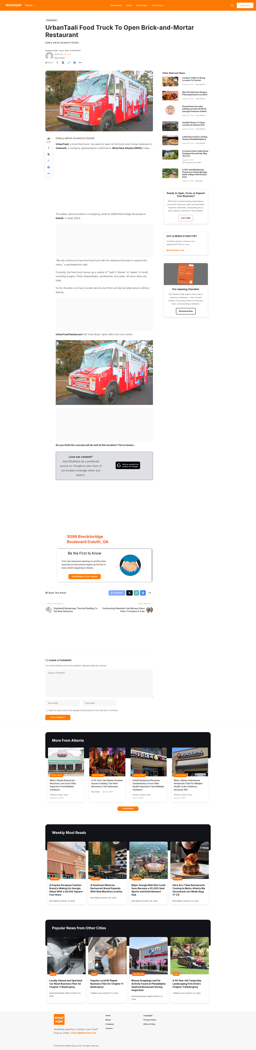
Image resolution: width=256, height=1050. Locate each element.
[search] (232, 5)
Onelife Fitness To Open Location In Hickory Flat (193, 123)
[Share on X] (63, 62)
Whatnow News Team (59, 795)
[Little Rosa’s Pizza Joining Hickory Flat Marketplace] (170, 140)
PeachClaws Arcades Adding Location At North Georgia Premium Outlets (194, 108)
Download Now (186, 311)
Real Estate (141, 5)
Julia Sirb (67, 54)
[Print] (74, 62)
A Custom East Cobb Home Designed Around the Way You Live (195, 153)
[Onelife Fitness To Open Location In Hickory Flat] (170, 126)
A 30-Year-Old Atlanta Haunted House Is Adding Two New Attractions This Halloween (107, 783)
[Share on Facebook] (57, 62)
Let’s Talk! (185, 218)
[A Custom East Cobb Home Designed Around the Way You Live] (170, 154)
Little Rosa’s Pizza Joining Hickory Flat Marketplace (194, 138)
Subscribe (245, 5)
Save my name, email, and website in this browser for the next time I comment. (83, 710)
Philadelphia (138, 974)
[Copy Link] (68, 62)
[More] (80, 62)
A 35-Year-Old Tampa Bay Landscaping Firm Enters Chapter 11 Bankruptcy (187, 983)
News (53, 974)
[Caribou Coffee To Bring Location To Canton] (170, 81)
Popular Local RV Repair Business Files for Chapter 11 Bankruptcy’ (106, 983)
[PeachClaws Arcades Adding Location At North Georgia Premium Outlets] (170, 110)
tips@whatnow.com (175, 250)
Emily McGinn (200, 84)
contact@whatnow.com (83, 1032)
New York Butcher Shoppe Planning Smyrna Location (194, 93)
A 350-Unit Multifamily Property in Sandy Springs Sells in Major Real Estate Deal (194, 173)
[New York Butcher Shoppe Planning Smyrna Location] (170, 96)
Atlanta (54, 879)
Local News (57, 775)
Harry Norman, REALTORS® (191, 162)
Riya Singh (199, 181)
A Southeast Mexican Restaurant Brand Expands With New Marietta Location (106, 888)
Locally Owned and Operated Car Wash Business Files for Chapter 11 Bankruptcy (65, 983)
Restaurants (116, 5)
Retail (129, 5)
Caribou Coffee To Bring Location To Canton (193, 79)
